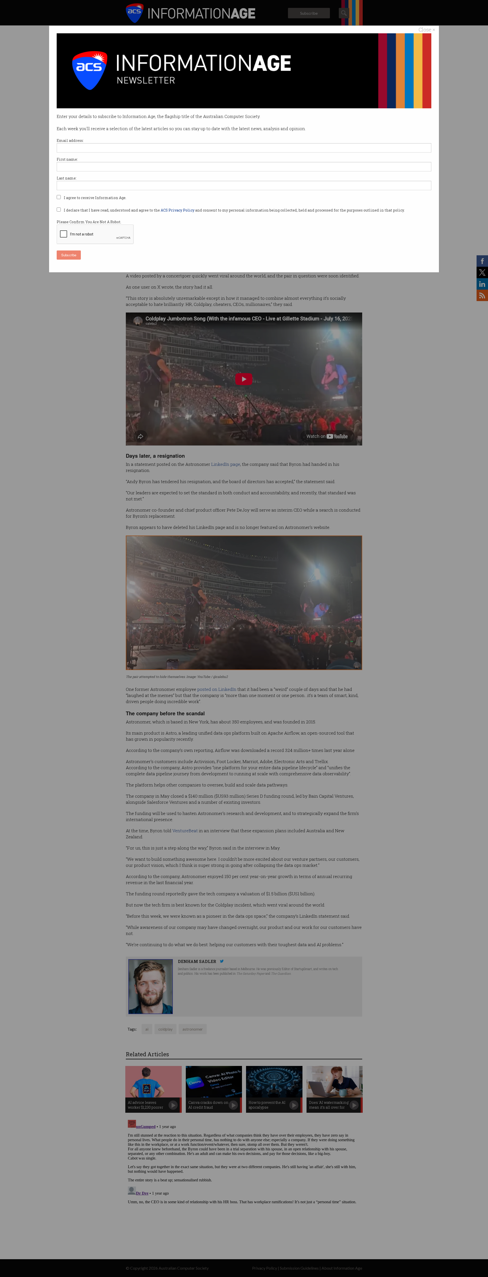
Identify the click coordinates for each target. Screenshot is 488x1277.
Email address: (70, 140)
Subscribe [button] (68, 255)
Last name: (67, 178)
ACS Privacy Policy (178, 210)
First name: (67, 159)
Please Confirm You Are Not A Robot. (89, 221)
